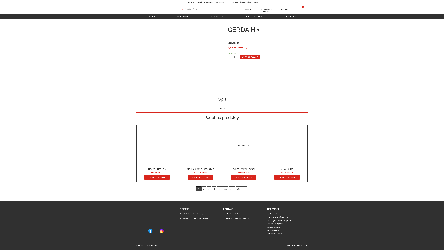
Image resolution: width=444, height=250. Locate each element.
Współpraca (254, 16)
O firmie (183, 16)
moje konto (284, 9)
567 (238, 189)
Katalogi (217, 16)
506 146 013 (248, 9)
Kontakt (290, 16)
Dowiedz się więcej (244, 177)
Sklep (151, 16)
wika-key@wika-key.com (266, 10)
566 (232, 189)
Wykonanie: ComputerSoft (297, 245)
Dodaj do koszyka (250, 57)
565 (225, 189)
